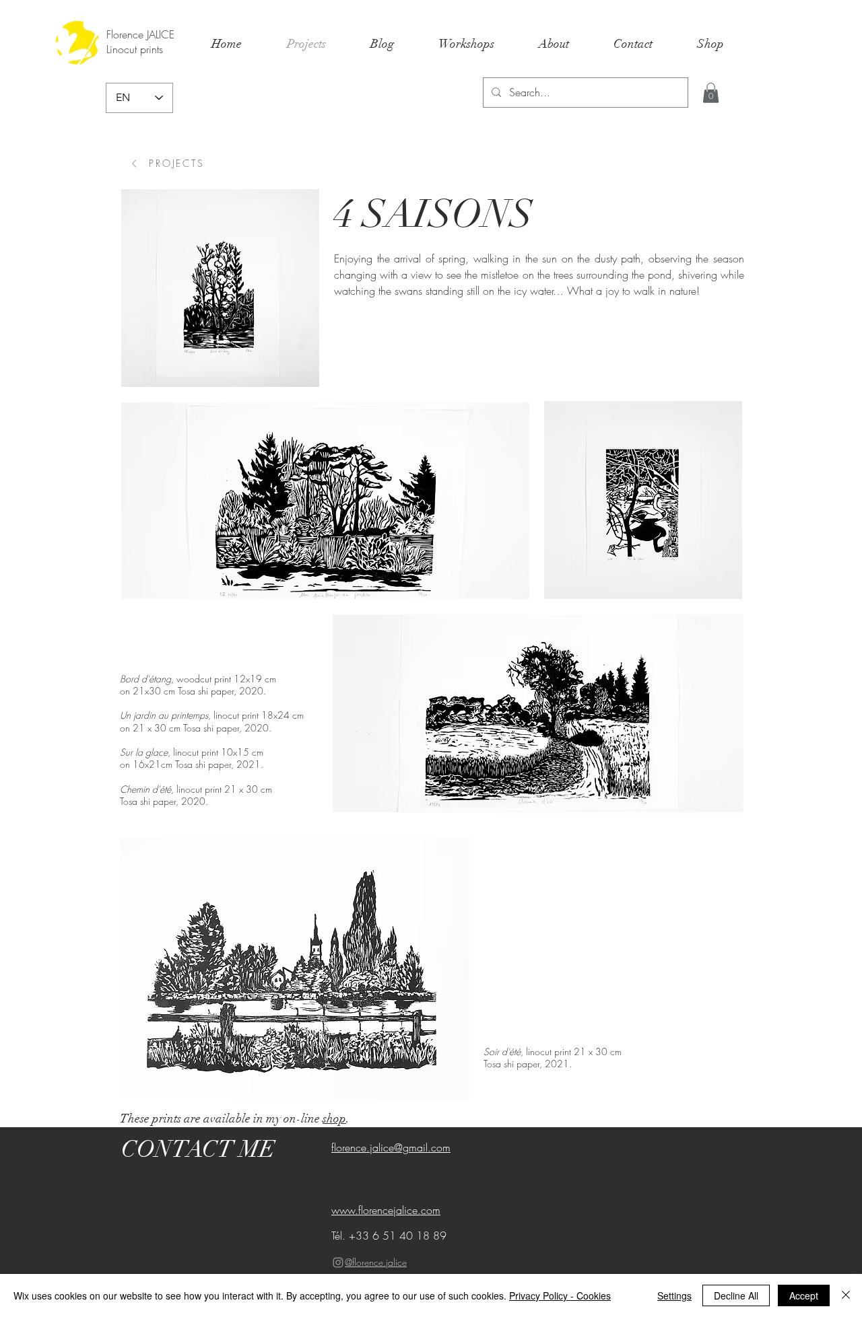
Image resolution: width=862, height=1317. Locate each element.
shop (334, 1118)
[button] (710, 93)
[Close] (846, 1295)
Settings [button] (674, 1295)
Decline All (736, 1295)
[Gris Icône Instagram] (338, 1262)
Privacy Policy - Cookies (560, 1295)
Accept (803, 1295)
